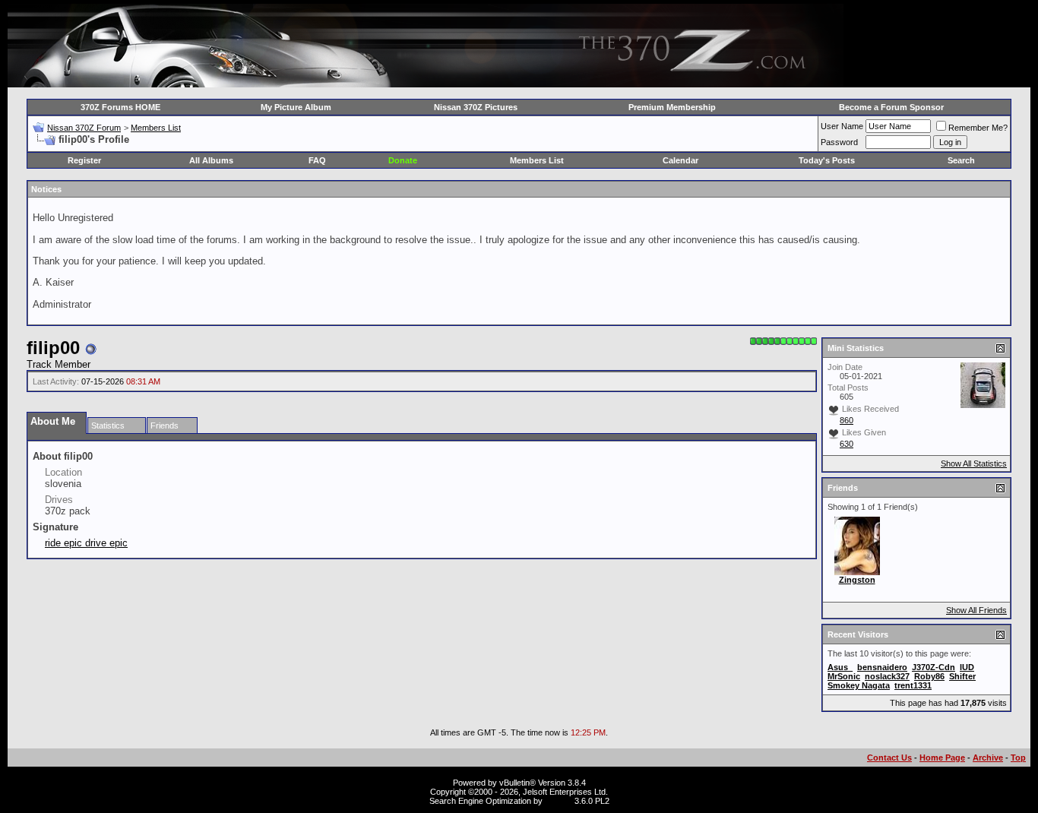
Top (1018, 757)
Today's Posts (827, 160)
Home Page (942, 757)
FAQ (317, 160)
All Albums (211, 160)
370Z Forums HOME (120, 107)
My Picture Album (296, 107)
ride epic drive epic (86, 543)
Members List (156, 127)
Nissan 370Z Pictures (475, 107)
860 (846, 420)
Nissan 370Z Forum (84, 127)
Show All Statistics (974, 463)
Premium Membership (672, 107)
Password (839, 142)
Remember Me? (978, 127)
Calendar (680, 160)
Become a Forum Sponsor (891, 107)
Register (84, 160)
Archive (988, 757)
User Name (842, 126)
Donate (402, 160)
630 (846, 443)
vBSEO (558, 800)
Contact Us (889, 757)
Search (961, 160)
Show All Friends (976, 610)
